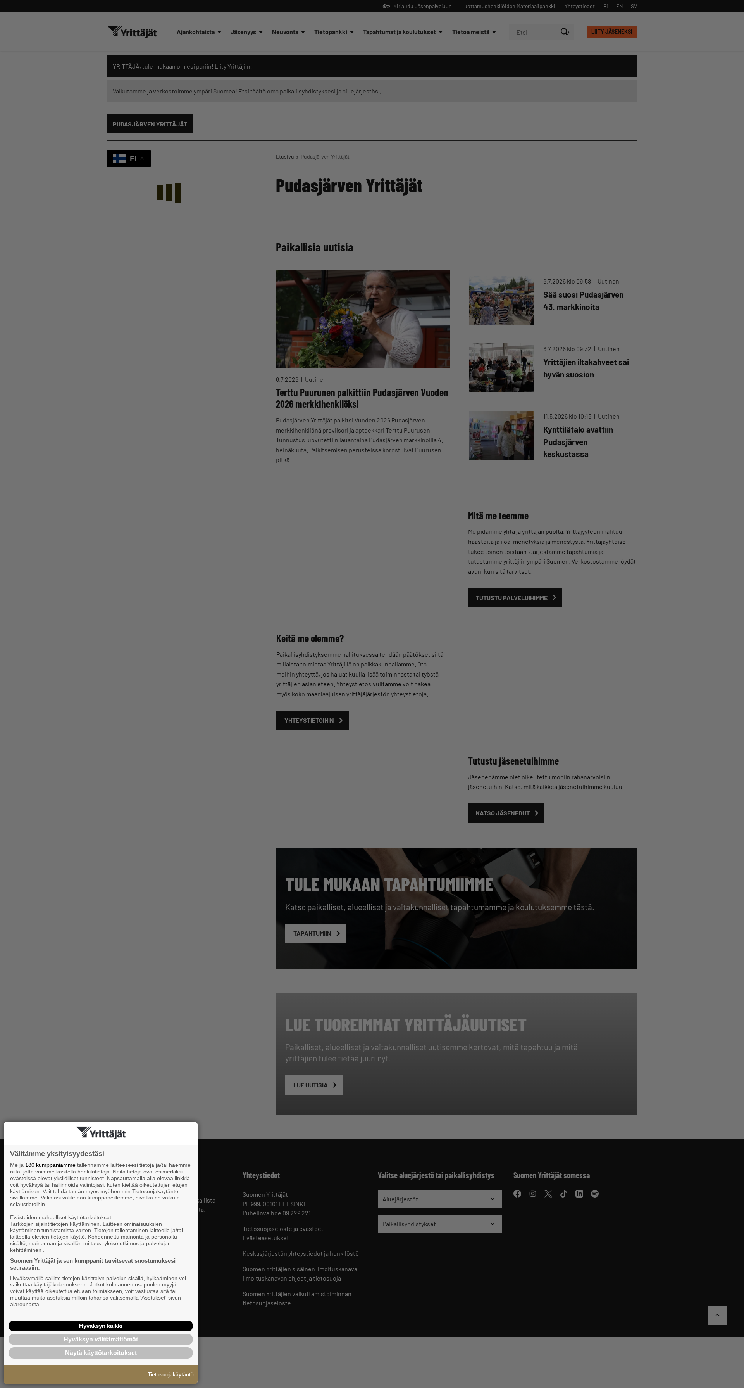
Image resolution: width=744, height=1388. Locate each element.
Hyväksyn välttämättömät (101, 1339)
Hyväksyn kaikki (100, 1325)
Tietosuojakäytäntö (171, 1374)
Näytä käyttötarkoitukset (101, 1353)
